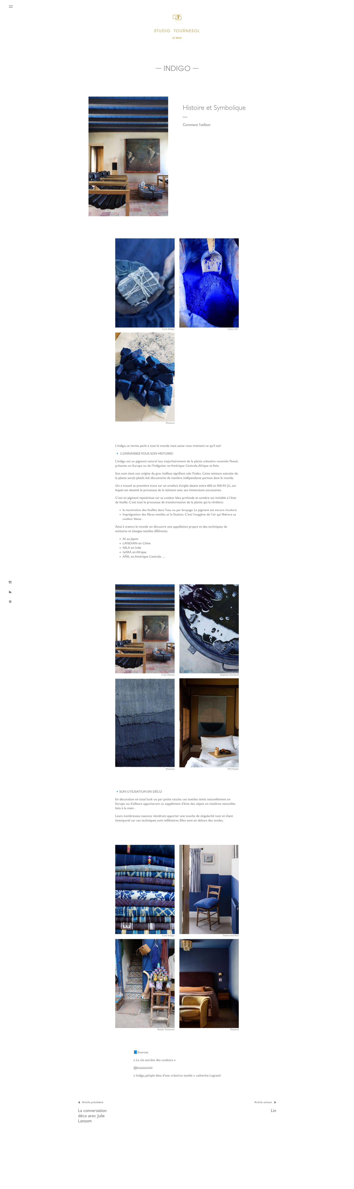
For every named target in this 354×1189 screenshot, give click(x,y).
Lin (265, 1107)
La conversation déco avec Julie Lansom (92, 1112)
